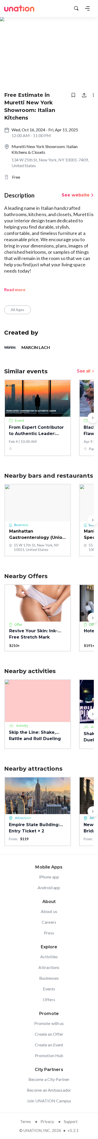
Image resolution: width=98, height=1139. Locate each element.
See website (76, 195)
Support (71, 1121)
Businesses (49, 978)
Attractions (48, 967)
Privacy (47, 1121)
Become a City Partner (49, 1079)
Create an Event (49, 1044)
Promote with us (49, 1023)
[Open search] (76, 8)
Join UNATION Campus (49, 1100)
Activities (49, 956)
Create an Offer (49, 1033)
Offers (49, 999)
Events (49, 988)
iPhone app (49, 876)
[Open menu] (87, 8)
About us (49, 911)
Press (49, 932)
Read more (14, 289)
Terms (25, 1121)
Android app (49, 887)
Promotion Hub (49, 1055)
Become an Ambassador (49, 1089)
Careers (49, 922)
